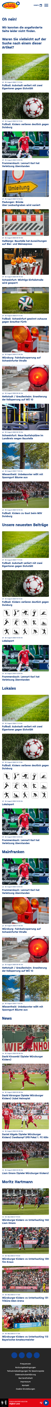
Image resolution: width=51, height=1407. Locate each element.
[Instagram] (22, 1355)
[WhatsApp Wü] (37, 1355)
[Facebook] (14, 1355)
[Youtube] (29, 1355)
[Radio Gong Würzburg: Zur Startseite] (11, 5)
